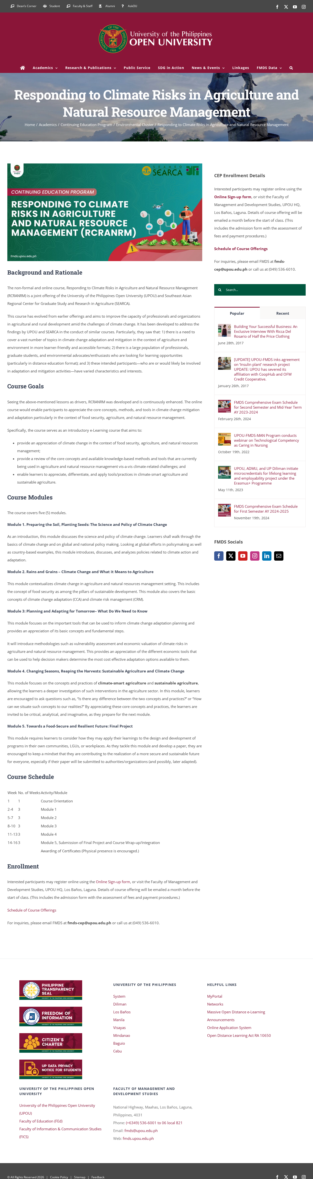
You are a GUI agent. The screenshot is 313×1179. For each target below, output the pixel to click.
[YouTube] (242, 556)
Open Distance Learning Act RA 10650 (239, 1035)
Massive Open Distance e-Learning (236, 1011)
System (119, 996)
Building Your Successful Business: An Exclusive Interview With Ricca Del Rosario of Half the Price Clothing (265, 331)
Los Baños (122, 1011)
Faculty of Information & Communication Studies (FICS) (60, 1132)
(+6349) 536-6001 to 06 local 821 (154, 1122)
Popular (237, 313)
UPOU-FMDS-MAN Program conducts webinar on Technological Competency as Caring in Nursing (266, 440)
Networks (215, 1004)
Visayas (119, 1027)
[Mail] (278, 556)
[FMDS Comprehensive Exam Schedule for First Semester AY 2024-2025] (224, 507)
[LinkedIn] (266, 556)
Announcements (221, 1019)
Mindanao (121, 1035)
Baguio (119, 1043)
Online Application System (229, 1027)
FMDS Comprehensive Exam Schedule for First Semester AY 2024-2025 (266, 509)
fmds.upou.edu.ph (138, 1138)
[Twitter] (230, 556)
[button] (291, 68)
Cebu (117, 1051)
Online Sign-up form (113, 881)
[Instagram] (254, 556)
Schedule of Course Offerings (31, 910)
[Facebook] (219, 556)
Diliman (119, 1004)
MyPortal (214, 996)
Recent (282, 313)
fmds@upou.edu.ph (141, 1130)
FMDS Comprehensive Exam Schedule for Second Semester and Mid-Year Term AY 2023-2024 (268, 407)
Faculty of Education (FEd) (40, 1121)
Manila (118, 1019)
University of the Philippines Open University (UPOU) (57, 1109)
